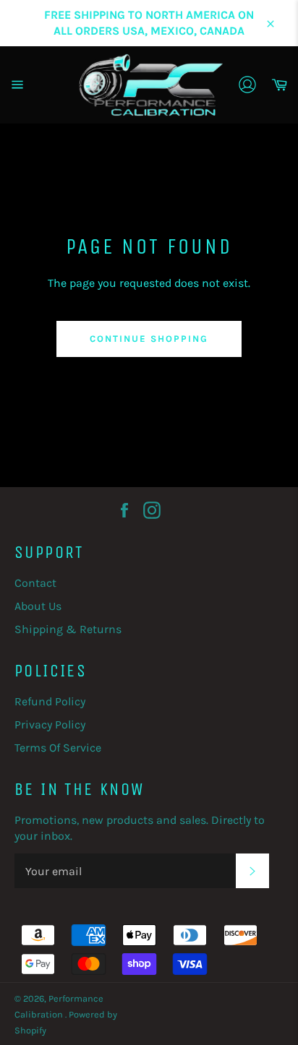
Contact (35, 583)
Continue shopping (149, 338)
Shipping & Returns (68, 629)
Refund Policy (49, 701)
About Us (37, 606)
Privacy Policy (49, 724)
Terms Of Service (57, 747)
